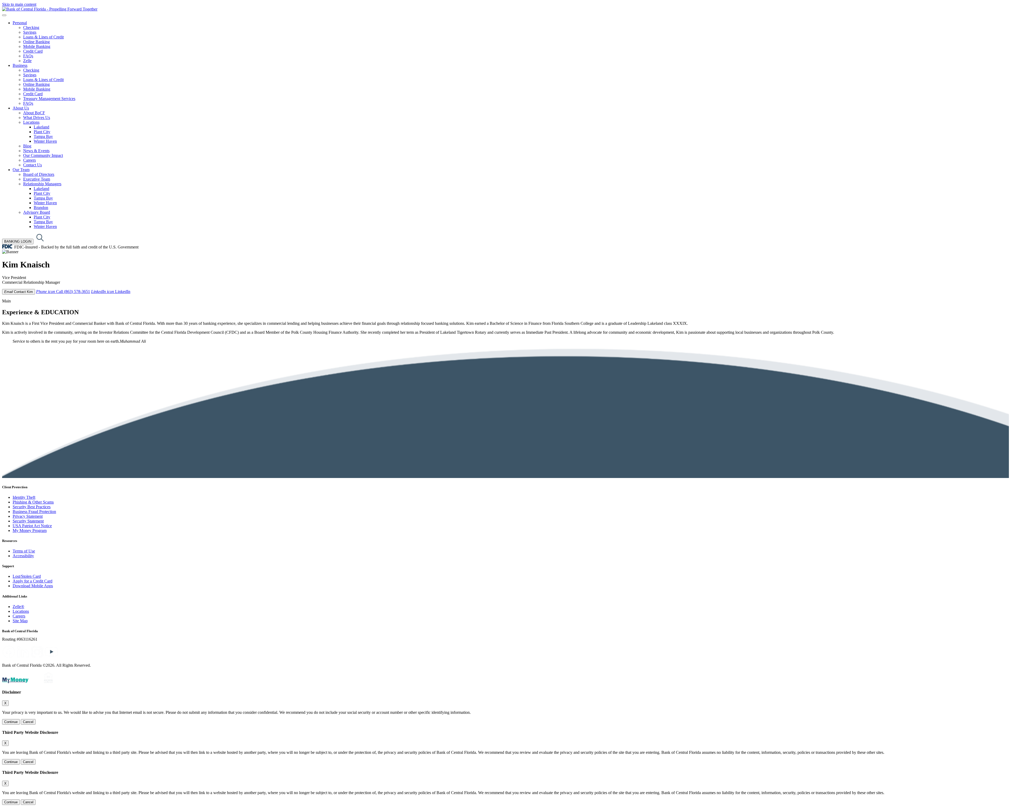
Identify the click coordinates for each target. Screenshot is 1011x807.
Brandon (41, 207)
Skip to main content (19, 4)
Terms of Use (24, 551)
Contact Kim (18, 292)
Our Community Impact (43, 155)
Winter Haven (45, 141)
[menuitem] (511, 42)
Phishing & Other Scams (33, 502)
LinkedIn (110, 291)
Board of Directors (38, 174)
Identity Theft (24, 497)
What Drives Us (36, 117)
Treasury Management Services (49, 98)
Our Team (21, 169)
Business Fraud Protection (34, 511)
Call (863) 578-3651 (63, 291)
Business (20, 65)
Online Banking (36, 41)
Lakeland (41, 127)
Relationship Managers (42, 184)
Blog (27, 146)
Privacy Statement (28, 516)
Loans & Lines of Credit (43, 37)
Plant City (42, 131)
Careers (29, 160)
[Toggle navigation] (4, 15)
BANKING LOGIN (17, 241)
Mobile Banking (36, 46)
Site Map (20, 621)
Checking (31, 27)
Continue (11, 722)
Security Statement (28, 521)
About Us (21, 108)
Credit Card (33, 51)
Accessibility (23, 556)
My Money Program (30, 530)
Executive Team (36, 179)
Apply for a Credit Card (32, 581)
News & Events (36, 150)
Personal (20, 23)
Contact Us (32, 165)
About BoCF (34, 113)
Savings (29, 32)
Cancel (28, 722)
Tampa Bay (43, 136)
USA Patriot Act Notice (32, 526)
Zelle (27, 60)
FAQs (28, 56)
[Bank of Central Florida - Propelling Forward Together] (49, 9)
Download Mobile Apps (33, 586)
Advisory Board (36, 212)
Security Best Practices (32, 507)
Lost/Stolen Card (27, 576)
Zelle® (18, 606)
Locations (31, 122)
